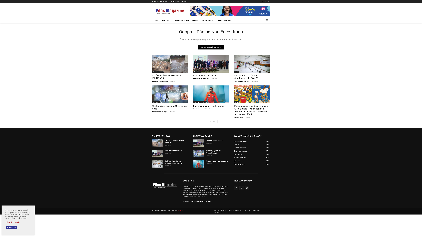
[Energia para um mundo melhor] (211, 94)
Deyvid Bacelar (198, 109)
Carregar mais (210, 121)
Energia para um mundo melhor (209, 106)
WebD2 (180, 210)
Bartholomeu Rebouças (159, 111)
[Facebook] (262, 1)
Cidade (237, 72)
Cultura (237, 102)
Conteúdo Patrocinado (200, 102)
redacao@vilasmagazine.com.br (201, 201)
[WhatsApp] (268, 1)
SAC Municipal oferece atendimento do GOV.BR (246, 77)
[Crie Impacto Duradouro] (211, 64)
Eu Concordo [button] (11, 228)
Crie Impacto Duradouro (205, 75)
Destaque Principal (158, 72)
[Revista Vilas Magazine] (169, 11)
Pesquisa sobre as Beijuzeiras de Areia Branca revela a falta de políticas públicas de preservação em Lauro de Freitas (251, 110)
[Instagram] (265, 1)
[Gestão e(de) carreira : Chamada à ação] (170, 94)
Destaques (197, 72)
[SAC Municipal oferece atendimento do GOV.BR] (252, 64)
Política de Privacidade (13, 222)
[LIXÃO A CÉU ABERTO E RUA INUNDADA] (170, 64)
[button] (267, 20)
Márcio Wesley (238, 117)
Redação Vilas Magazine (160, 81)
